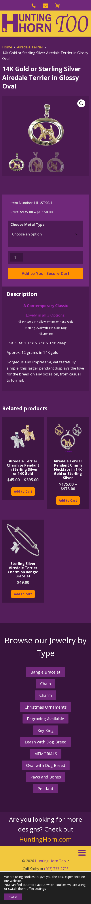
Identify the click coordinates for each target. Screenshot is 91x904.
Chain (45, 683)
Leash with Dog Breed (45, 742)
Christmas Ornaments (46, 707)
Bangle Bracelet (45, 672)
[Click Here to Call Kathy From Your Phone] (34, 4)
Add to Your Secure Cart (46, 273)
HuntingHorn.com (45, 839)
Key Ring (46, 730)
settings (40, 889)
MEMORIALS (45, 753)
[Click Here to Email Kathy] (45, 4)
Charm (45, 695)
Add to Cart (23, 491)
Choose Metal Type (27, 224)
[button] (81, 103)
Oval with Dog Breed (45, 765)
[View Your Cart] (57, 4)
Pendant (45, 788)
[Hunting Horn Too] (45, 23)
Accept (13, 897)
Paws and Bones (45, 777)
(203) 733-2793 (56, 868)
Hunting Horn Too (50, 860)
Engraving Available (45, 718)
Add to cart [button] (23, 594)
